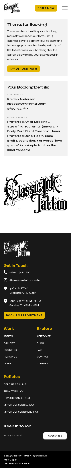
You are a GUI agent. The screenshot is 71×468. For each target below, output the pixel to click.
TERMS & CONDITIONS (17, 398)
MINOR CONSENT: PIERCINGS (21, 411)
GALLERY (9, 343)
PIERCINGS (10, 356)
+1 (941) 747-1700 (20, 272)
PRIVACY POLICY (13, 391)
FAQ (39, 350)
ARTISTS (8, 336)
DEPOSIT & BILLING (15, 384)
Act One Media (22, 463)
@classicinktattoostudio (24, 280)
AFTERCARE (44, 336)
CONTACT (42, 356)
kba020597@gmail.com (26, 103)
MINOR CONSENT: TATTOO (19, 404)
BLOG (40, 343)
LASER (7, 363)
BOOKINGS (10, 350)
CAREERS (42, 363)
